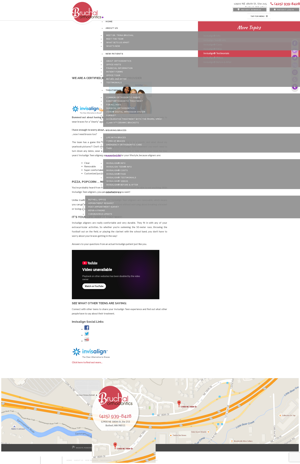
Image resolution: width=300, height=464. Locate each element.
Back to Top (52, 460)
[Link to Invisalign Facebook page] (86, 329)
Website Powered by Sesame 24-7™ (92, 448)
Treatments (106, 460)
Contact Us (142, 460)
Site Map (153, 460)
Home (69, 460)
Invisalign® (129, 460)
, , (250, 5)
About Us (78, 460)
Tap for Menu (257, 16)
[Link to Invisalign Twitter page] (86, 335)
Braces (117, 460)
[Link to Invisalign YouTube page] (86, 341)
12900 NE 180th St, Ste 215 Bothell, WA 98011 (115, 423)
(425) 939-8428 (115, 416)
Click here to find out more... (87, 362)
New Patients (91, 460)
